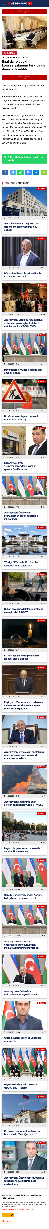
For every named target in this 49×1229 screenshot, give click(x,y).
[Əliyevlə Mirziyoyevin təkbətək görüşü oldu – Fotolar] (24, 1064)
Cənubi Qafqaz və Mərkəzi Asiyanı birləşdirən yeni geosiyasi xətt (23, 896)
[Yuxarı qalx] (41, 1221)
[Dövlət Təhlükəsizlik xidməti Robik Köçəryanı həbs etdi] (24, 253)
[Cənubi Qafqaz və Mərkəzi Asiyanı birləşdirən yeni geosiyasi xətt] (24, 874)
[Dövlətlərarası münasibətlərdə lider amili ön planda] (24, 349)
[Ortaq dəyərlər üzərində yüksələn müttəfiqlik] (24, 1017)
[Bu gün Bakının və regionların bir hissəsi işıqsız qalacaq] (24, 635)
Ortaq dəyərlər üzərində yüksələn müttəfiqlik (22, 1039)
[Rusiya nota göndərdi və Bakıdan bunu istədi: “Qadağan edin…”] (24, 1110)
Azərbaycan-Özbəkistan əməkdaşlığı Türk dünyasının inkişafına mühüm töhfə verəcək (21, 944)
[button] (44, 172)
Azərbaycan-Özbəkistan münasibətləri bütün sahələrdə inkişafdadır (21, 515)
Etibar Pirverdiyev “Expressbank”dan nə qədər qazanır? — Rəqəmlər (20, 466)
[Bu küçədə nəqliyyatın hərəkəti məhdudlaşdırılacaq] (24, 396)
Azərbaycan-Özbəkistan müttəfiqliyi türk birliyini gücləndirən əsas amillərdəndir (24, 1180)
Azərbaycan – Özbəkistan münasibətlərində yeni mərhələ (21, 993)
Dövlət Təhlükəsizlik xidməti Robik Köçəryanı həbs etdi (22, 275)
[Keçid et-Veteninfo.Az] (19, 3)
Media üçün (36, 1195)
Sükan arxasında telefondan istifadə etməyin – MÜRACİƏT (23, 610)
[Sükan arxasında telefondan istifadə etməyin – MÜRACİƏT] (24, 588)
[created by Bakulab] (7, 1221)
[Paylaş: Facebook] (5, 172)
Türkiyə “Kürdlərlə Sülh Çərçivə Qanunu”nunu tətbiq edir (21, 564)
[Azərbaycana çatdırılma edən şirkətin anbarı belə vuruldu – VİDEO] (24, 781)
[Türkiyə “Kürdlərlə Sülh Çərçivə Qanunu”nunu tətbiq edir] (24, 542)
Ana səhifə (6, 1195)
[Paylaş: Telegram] (36, 172)
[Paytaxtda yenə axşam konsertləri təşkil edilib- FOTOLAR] (24, 828)
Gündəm (11, 53)
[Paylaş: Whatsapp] (20, 172)
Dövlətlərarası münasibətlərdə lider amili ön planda (23, 371)
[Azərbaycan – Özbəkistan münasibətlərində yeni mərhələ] (24, 971)
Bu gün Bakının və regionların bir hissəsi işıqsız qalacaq (21, 657)
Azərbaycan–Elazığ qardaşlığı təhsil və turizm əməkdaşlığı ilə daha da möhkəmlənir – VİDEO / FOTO (23, 323)
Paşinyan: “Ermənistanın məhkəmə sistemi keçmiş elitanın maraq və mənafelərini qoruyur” (23, 705)
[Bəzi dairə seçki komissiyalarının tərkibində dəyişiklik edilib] (24, 32)
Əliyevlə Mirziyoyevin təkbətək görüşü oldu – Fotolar (20, 1086)
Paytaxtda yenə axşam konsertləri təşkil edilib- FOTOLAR (22, 850)
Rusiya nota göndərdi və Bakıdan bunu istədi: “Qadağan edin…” (22, 1133)
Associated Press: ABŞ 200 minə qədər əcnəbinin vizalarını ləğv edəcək (22, 226)
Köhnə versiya (8, 1198)
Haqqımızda (18, 1195)
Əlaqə (26, 1195)
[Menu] (4, 3)
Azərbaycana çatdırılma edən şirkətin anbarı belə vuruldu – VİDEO (23, 803)
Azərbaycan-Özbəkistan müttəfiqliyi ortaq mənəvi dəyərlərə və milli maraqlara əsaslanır (24, 755)
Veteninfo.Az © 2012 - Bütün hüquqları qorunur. (18, 1209)
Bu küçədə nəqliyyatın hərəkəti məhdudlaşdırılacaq (21, 418)
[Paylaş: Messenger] (28, 172)
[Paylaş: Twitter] (13, 172)
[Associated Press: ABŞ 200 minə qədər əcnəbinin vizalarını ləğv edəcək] (24, 203)
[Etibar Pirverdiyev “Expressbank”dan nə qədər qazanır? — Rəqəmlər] (24, 442)
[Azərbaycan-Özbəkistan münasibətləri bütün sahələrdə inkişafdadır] (24, 492)
